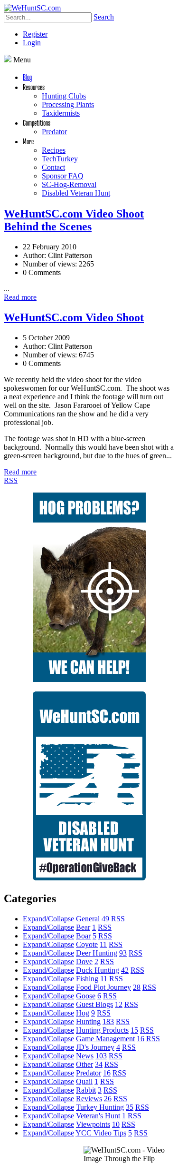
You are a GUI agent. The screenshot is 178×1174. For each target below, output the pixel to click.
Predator (54, 132)
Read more (20, 297)
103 (101, 1056)
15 (134, 1030)
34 (99, 1064)
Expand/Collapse (48, 919)
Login (32, 43)
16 (140, 1039)
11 (103, 944)
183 (108, 1021)
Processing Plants (68, 104)
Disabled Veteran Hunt (76, 193)
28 (137, 987)
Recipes (54, 150)
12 (118, 1004)
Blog (27, 77)
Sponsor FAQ (63, 176)
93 (123, 953)
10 (116, 1124)
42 (125, 970)
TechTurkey (60, 159)
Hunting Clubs (64, 96)
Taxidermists (61, 113)
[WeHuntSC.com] (32, 8)
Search (104, 17)
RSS (11, 480)
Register (35, 34)
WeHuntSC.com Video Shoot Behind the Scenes (74, 220)
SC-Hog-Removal (69, 184)
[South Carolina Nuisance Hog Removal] (89, 679)
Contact (53, 167)
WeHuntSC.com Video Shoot (74, 317)
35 (129, 1107)
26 (108, 1099)
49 (105, 919)
